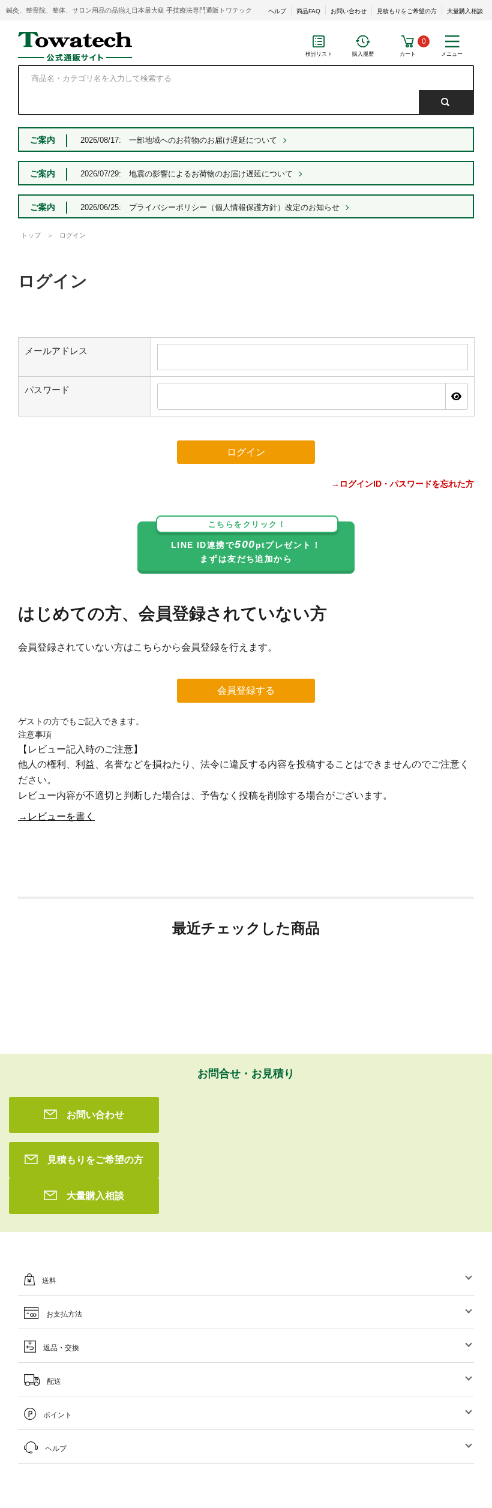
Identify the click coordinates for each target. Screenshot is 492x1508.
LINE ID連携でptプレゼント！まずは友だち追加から (246, 542)
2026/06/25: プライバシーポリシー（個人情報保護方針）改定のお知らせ (210, 207)
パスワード (47, 390)
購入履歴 (363, 54)
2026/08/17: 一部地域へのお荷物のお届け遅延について (178, 140)
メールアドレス (56, 351)
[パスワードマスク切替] (456, 396)
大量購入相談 (465, 11)
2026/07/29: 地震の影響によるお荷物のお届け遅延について (186, 173)
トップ (31, 235)
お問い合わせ (349, 11)
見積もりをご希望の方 (407, 11)
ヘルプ (277, 11)
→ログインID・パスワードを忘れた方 (402, 483)
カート (408, 54)
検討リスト (318, 54)
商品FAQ (308, 11)
